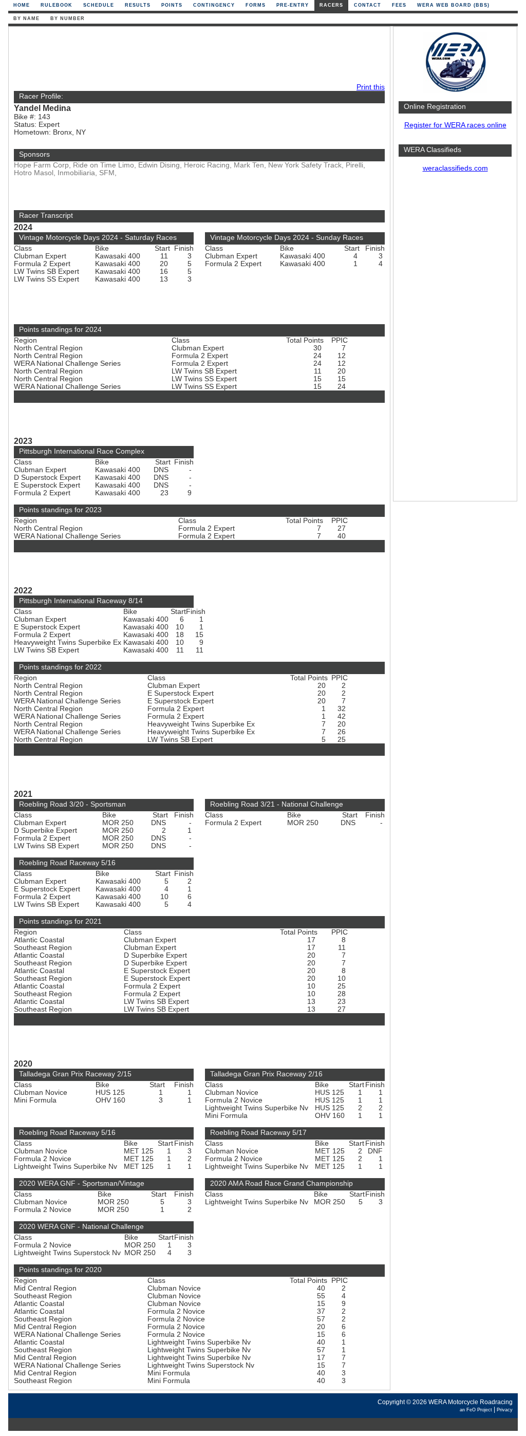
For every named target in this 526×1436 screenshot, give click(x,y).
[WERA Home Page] (455, 91)
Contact (367, 5)
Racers (331, 5)
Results (138, 5)
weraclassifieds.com (455, 168)
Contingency (214, 5)
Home (21, 5)
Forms (256, 5)
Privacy (505, 1409)
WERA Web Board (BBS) (453, 5)
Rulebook (56, 5)
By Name (26, 18)
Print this (370, 87)
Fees (399, 5)
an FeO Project (476, 1409)
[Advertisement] (455, 342)
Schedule (98, 5)
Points (171, 5)
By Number (67, 18)
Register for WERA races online (455, 125)
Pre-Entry (292, 5)
